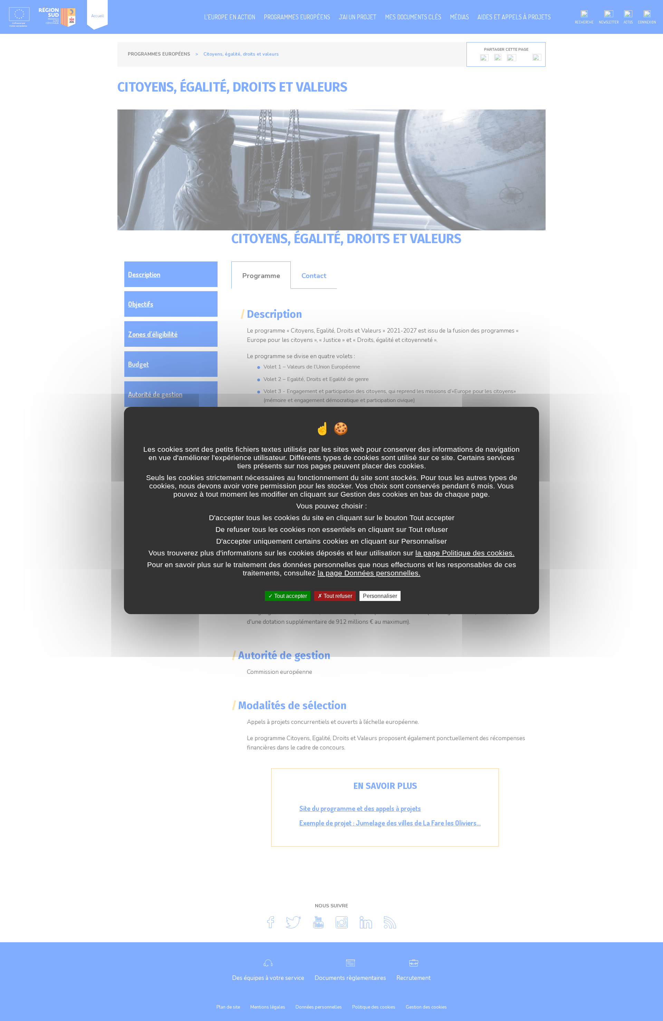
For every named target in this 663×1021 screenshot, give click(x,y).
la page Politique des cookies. (465, 553)
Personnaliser (380, 596)
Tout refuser (337, 596)
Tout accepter (290, 596)
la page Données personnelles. (369, 573)
